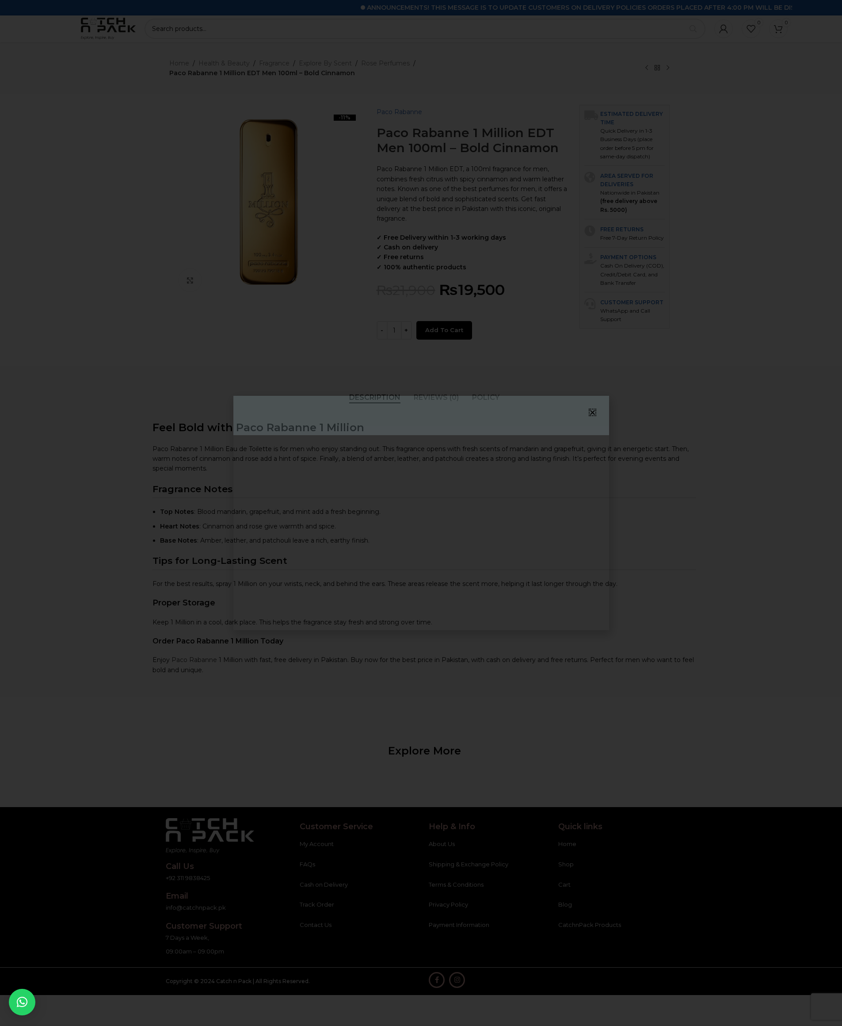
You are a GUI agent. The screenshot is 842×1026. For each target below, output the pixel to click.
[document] (421, 513)
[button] (22, 1002)
